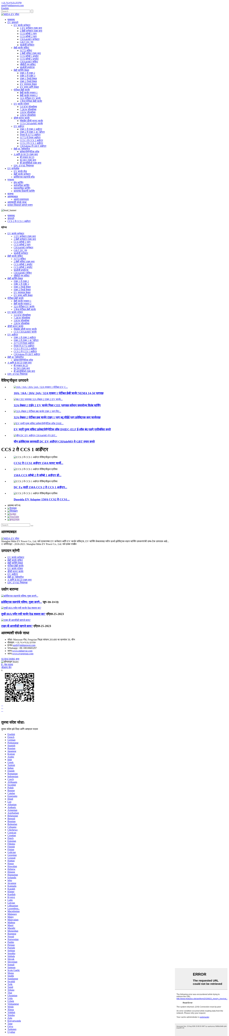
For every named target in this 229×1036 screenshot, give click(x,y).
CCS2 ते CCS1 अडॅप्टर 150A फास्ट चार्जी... (38, 463)
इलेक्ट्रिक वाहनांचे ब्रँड (24, 177)
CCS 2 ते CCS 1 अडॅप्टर (31, 143)
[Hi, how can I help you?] (3, 715)
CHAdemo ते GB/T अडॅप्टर (33, 146)
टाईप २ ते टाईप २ (27, 75)
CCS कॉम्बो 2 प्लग (28, 36)
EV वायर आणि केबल (29, 87)
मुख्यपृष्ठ (11, 19)
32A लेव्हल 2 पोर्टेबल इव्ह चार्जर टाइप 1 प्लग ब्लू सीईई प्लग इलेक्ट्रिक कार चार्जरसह (57, 417)
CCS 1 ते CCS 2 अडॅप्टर (31, 140)
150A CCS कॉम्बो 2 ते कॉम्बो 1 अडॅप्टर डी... (37, 475)
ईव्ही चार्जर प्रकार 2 (29, 95)
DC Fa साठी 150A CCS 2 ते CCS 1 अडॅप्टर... (40, 487)
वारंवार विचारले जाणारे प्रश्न (20, 205)
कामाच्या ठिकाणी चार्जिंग (24, 191)
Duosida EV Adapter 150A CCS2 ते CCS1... (42, 499)
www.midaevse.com (22, 650)
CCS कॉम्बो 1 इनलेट (29, 56)
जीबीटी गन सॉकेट (28, 64)
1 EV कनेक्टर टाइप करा (31, 28)
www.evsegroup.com (22, 653)
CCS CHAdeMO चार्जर (31, 123)
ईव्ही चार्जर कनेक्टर (22, 174)
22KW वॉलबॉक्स (28, 115)
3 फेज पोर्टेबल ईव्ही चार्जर (31, 101)
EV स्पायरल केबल (28, 84)
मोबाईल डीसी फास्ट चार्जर (31, 120)
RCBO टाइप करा (28, 160)
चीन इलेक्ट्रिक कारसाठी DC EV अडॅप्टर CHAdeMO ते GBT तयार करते (54, 441)
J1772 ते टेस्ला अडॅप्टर (30, 137)
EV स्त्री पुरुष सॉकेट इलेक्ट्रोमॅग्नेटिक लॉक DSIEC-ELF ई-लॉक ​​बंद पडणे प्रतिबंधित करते (62, 429)
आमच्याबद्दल (12, 196)
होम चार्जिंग (18, 182)
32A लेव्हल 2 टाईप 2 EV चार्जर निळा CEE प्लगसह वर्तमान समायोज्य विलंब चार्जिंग (57, 405)
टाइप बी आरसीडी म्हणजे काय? (17, 626)
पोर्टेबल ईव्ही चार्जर (22, 89)
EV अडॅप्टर (19, 126)
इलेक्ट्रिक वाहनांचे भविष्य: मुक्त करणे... (21, 602)
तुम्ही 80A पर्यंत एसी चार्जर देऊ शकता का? (23, 614)
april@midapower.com (24, 645)
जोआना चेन (6, 667)
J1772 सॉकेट (26, 50)
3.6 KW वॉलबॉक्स (28, 106)
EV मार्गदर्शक (13, 168)
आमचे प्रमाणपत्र (21, 199)
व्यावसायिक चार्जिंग (22, 188)
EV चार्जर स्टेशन (21, 104)
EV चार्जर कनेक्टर (22, 25)
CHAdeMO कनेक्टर (29, 39)
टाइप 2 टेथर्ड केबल (28, 81)
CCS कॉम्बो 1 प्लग (28, 33)
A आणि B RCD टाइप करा (26, 154)
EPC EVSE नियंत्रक (24, 165)
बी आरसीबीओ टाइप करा (30, 163)
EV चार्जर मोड (20, 171)
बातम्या (10, 193)
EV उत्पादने (12, 22)
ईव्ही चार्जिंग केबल (21, 70)
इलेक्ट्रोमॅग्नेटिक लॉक (29, 151)
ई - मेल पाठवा (7, 664)
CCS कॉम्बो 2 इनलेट (29, 59)
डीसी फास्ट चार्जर (22, 118)
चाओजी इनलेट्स (27, 67)
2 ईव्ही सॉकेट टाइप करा (30, 53)
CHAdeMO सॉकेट (29, 61)
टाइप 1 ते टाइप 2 (27, 73)
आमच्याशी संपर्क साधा (16, 202)
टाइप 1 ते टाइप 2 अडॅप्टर (31, 129)
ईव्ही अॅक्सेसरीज (22, 148)
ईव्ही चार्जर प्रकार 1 (29, 92)
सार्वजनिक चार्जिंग (21, 185)
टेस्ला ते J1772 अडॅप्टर (30, 134)
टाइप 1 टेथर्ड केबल (28, 78)
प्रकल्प (10, 179)
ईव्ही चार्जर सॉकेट (21, 47)
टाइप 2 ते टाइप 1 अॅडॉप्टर (32, 132)
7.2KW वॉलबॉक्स (28, 109)
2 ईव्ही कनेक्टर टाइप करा (31, 30)
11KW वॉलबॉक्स (28, 112)
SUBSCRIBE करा (10, 659)
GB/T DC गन (26, 42)
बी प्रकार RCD (27, 157)
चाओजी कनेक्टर (27, 45)
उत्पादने (10, 218)
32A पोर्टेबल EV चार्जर (30, 98)
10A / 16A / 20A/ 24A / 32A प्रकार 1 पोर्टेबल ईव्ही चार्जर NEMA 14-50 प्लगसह (58, 393)
